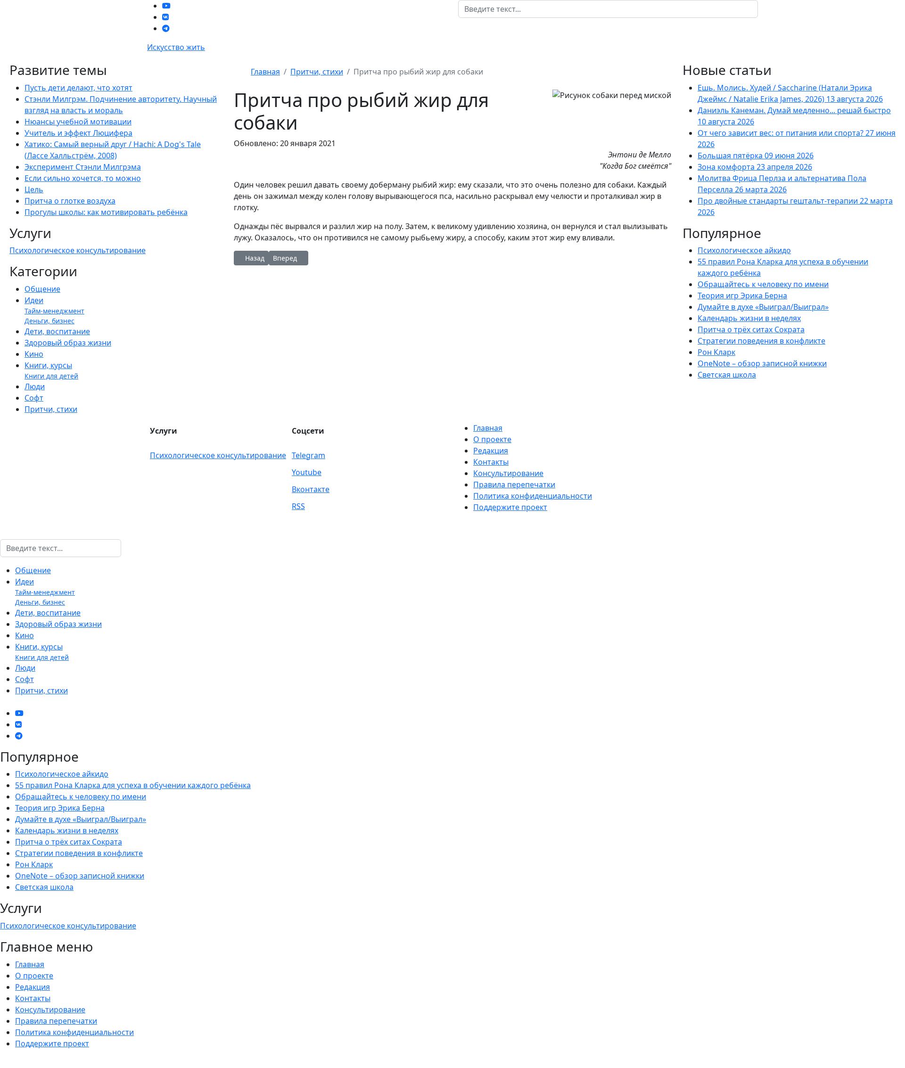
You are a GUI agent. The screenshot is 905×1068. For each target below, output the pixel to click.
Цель (34, 189)
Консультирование (508, 473)
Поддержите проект (510, 507)
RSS (298, 506)
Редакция (490, 450)
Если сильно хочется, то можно (83, 178)
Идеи (34, 300)
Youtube (306, 472)
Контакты (491, 462)
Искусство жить (176, 47)
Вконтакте (310, 489)
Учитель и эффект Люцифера (78, 133)
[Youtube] (166, 5)
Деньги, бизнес (49, 320)
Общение (42, 289)
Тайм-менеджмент (54, 310)
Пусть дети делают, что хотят (78, 87)
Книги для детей (51, 375)
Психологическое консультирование (77, 250)
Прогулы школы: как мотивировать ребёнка (106, 212)
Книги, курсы (48, 365)
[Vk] (165, 17)
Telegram (308, 455)
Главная (487, 428)
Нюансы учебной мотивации (78, 121)
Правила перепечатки (514, 484)
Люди (35, 386)
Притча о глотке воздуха (70, 201)
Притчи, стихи (51, 409)
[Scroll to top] (3, 1062)
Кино (34, 354)
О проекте (492, 439)
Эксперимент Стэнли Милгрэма (83, 167)
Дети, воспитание (57, 331)
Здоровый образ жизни (68, 342)
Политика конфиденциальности (532, 496)
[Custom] (166, 28)
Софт (34, 398)
